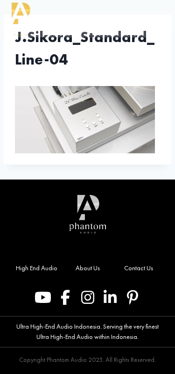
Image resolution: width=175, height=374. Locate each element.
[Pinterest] (132, 297)
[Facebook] (65, 297)
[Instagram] (87, 297)
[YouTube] (43, 297)
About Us (88, 268)
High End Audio (36, 268)
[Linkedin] (110, 297)
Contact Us (138, 268)
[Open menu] (165, 19)
